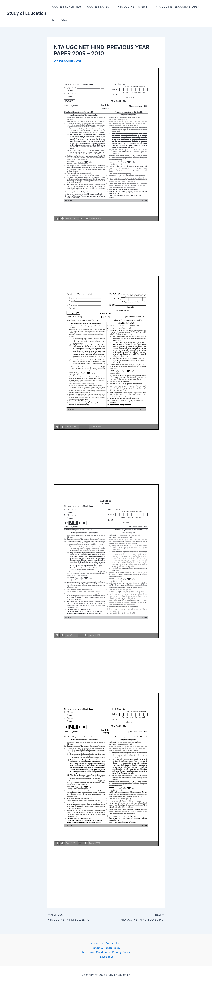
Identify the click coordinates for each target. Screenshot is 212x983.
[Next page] (62, 218)
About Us (97, 943)
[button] (110, 6)
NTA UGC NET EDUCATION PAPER (177, 6)
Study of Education (26, 13)
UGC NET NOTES (98, 6)
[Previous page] (57, 218)
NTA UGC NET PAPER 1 (132, 6)
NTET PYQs (59, 20)
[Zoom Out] (81, 218)
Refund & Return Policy (106, 947)
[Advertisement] (106, 249)
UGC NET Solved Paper (67, 6)
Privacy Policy (121, 952)
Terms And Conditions (96, 952)
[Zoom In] (86, 218)
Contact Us (112, 943)
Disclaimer (106, 956)
